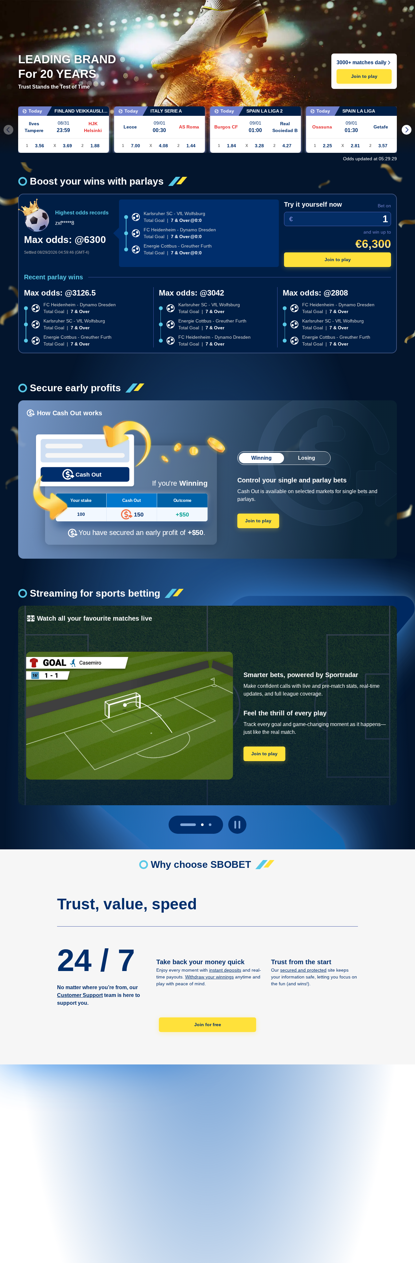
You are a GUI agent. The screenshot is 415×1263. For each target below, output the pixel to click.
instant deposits (225, 970)
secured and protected (303, 970)
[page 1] (196, 824)
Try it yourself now (313, 204)
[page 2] (210, 824)
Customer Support (80, 995)
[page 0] (181, 824)
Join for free (207, 1024)
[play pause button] (237, 825)
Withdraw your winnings (209, 976)
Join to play (364, 76)
